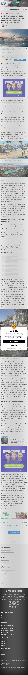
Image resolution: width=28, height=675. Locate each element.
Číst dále (19, 337)
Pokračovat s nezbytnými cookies (14, 348)
